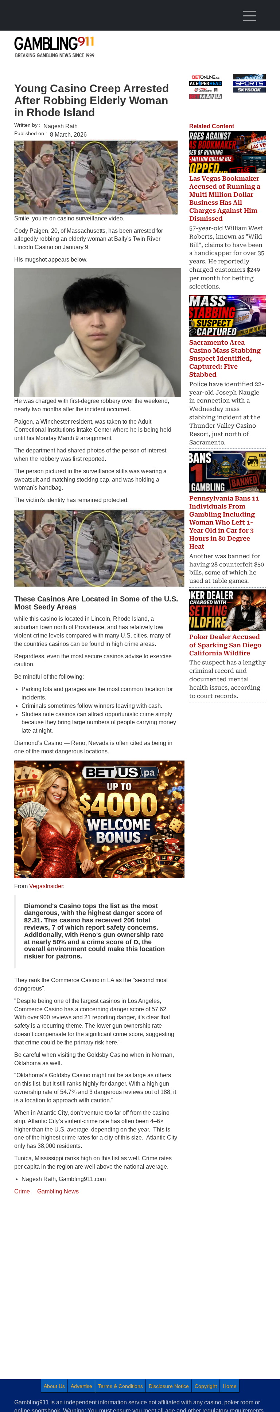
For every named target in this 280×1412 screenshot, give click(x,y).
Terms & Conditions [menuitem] (120, 1386)
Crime (22, 1191)
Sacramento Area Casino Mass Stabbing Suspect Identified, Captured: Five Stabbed (225, 358)
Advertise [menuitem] (81, 1386)
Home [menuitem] (230, 1386)
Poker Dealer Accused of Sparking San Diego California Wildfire (225, 644)
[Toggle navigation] (249, 16)
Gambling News (58, 1191)
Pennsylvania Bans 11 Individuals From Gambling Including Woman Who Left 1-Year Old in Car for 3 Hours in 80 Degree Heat (224, 522)
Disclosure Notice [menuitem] (169, 1386)
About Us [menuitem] (54, 1386)
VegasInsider (46, 886)
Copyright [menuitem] (206, 1386)
